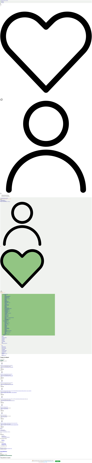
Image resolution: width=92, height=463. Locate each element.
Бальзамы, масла (7, 321)
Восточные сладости (7, 322)
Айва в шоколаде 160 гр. (4, 416)
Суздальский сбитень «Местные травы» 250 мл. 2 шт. (8, 400)
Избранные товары (4, 444)
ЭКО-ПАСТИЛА (7, 320)
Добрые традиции (7, 304)
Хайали (5, 318)
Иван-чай (6, 331)
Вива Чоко (6, 300)
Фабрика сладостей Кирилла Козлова (9, 317)
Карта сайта (3, 440)
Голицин (6, 303)
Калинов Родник (7, 305)
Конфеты (6, 325)
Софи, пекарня (6, 316)
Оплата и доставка (4, 436)
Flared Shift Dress (3, 451)
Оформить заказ (10, 448)
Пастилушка (6, 310)
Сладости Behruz (7, 315)
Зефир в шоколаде (7, 324)
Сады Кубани (6, 312)
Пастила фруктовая (7, 328)
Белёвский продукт (7, 297)
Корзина (7, 448)
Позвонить (2, 2)
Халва (5, 332)
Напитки (6, 327)
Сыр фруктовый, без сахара (8, 330)
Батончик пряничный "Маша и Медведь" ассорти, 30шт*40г (9, 392)
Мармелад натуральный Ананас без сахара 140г (7, 384)
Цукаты (6, 333)
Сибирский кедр (7, 314)
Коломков (6, 306)
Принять (57, 461)
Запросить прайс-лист (4, 353)
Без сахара (4, 334)
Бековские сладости (7, 296)
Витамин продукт (7, 301)
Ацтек (5, 295)
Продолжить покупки (3, 448)
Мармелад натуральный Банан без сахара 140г (7, 375)
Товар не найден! (4, 355)
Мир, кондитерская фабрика (8, 308)
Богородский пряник (7, 298)
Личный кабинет (4, 443)
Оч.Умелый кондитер (7, 309)
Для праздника (6, 323)
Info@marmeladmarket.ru (3, 430)
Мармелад (6, 326)
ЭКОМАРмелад (7, 319)
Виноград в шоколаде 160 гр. (4, 408)
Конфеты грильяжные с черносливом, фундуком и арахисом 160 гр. (9, 424)
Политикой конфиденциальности (49, 461)
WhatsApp (2, 1)
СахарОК (6, 313)
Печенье (6, 329)
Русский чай (6, 311)
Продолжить (1, 360)
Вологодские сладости (7, 302)
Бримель (6, 299)
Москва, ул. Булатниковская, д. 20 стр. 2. (5, 201)
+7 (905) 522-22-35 (2, 200)
